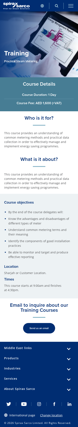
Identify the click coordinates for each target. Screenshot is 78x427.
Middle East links (18, 348)
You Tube (23, 404)
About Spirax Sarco (19, 389)
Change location (51, 415)
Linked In (69, 404)
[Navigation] (71, 5)
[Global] (42, 5)
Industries (12, 368)
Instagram (39, 404)
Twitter (8, 404)
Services (10, 379)
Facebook (54, 404)
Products (11, 358)
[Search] (56, 5)
